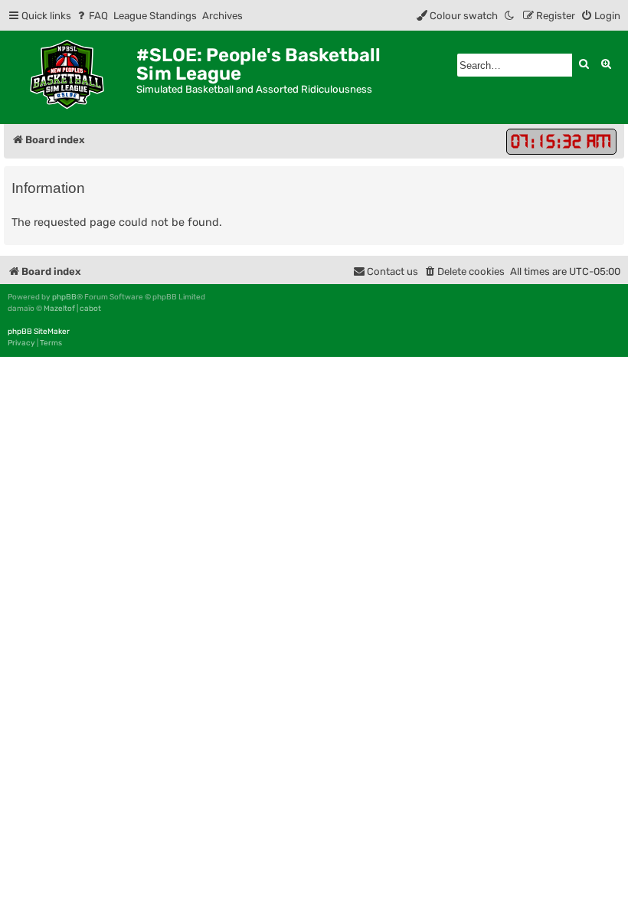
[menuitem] (91, 16)
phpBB (64, 297)
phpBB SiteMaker (39, 331)
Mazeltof (59, 308)
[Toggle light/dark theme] (510, 16)
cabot (90, 308)
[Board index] (70, 77)
